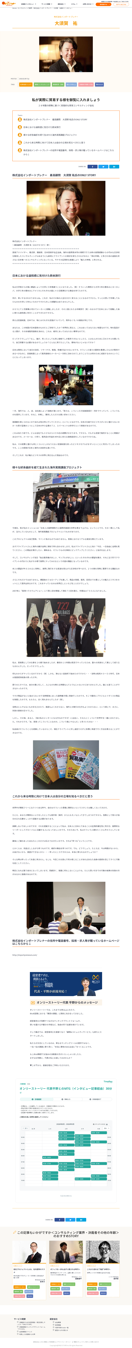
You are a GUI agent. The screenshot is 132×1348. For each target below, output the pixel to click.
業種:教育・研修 (58, 84)
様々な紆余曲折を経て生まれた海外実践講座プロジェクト (50, 134)
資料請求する (103, 4)
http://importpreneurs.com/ (24, 955)
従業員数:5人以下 (25, 84)
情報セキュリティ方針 (81, 1342)
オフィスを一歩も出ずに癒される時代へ (65, 1269)
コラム (73, 4)
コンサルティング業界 (25, 8)
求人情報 (44, 1342)
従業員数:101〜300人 (20, 1287)
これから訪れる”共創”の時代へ (98, 1269)
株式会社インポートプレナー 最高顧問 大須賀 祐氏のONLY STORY (55, 119)
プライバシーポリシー (64, 1342)
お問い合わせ (87, 4)
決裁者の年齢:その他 (86, 84)
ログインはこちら (121, 4)
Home (14, 8)
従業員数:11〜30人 (55, 1284)
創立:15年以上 (71, 84)
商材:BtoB (99, 84)
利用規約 (52, 1342)
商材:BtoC (66, 1293)
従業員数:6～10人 (92, 1284)
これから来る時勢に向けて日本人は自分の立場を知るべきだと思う (54, 142)
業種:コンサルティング (42, 84)
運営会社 (36, 1342)
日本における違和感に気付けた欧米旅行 (42, 127)
